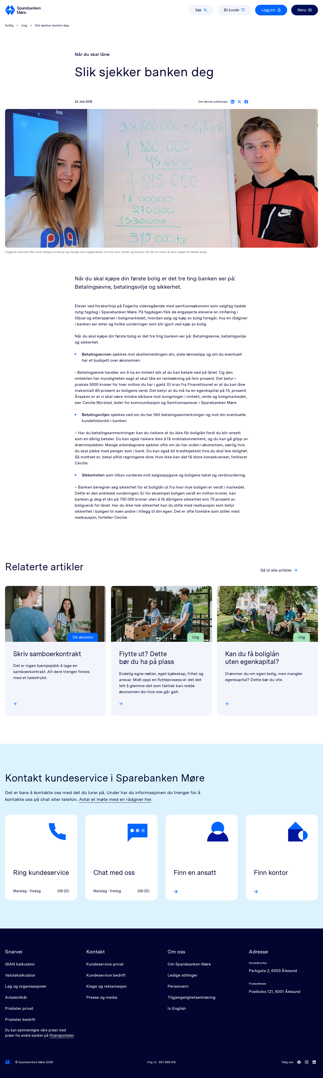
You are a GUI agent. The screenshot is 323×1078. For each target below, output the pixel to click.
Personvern (178, 986)
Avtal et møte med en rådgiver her (115, 799)
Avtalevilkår (16, 997)
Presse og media (101, 997)
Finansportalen (61, 1035)
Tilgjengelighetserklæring (192, 997)
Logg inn (268, 10)
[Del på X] (239, 101)
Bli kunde (231, 10)
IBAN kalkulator (20, 964)
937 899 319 (167, 1062)
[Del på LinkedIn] (232, 102)
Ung (24, 25)
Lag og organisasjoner (25, 986)
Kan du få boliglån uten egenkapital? (252, 657)
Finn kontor (271, 872)
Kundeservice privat (105, 964)
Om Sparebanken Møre (189, 964)
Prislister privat (19, 1008)
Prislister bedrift (20, 1019)
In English (177, 1008)
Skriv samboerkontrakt (47, 654)
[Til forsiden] (23, 10)
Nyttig (9, 25)
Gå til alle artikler (276, 570)
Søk (198, 10)
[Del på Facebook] (246, 102)
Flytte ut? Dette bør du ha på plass (146, 657)
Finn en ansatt (195, 872)
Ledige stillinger (183, 975)
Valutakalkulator (20, 975)
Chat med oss (114, 872)
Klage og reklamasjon (106, 986)
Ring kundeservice (41, 872)
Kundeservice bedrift (106, 975)
